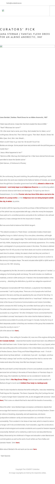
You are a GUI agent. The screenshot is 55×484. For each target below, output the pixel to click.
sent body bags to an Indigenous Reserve (23, 187)
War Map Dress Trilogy (19, 379)
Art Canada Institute (7, 341)
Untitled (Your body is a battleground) (33, 383)
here (16, 330)
